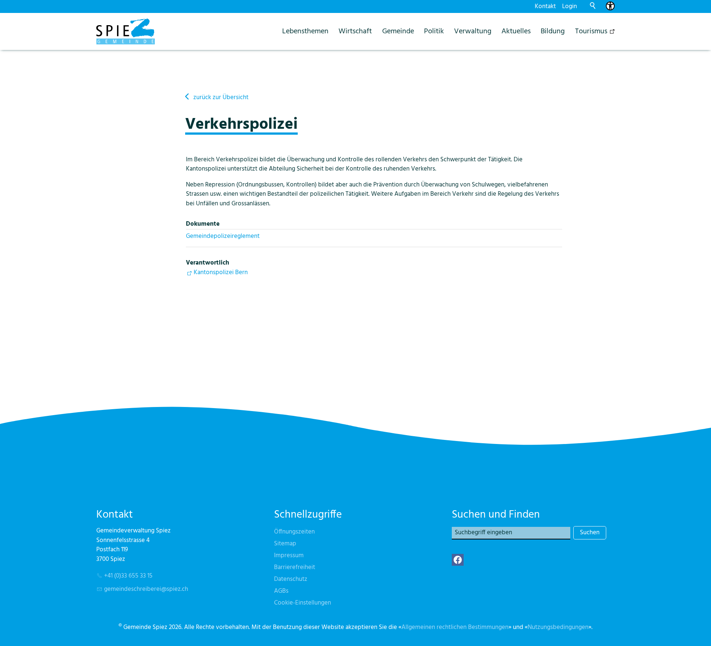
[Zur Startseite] (125, 31)
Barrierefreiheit (294, 567)
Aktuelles (516, 31)
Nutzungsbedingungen (558, 627)
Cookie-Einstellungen (302, 603)
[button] (458, 560)
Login (569, 6)
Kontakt (545, 6)
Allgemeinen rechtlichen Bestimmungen (454, 627)
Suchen (590, 533)
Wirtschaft (355, 31)
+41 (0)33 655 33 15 (128, 576)
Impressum (289, 556)
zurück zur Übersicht (220, 97)
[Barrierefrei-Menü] (610, 5)
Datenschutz (290, 579)
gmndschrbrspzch (146, 589)
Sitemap (285, 544)
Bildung (553, 31)
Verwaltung (472, 31)
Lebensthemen (305, 31)
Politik (434, 31)
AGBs (281, 591)
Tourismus (591, 31)
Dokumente (203, 224)
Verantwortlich (207, 263)
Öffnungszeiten (294, 532)
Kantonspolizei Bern (221, 272)
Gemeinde (398, 31)
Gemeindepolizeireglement (223, 236)
